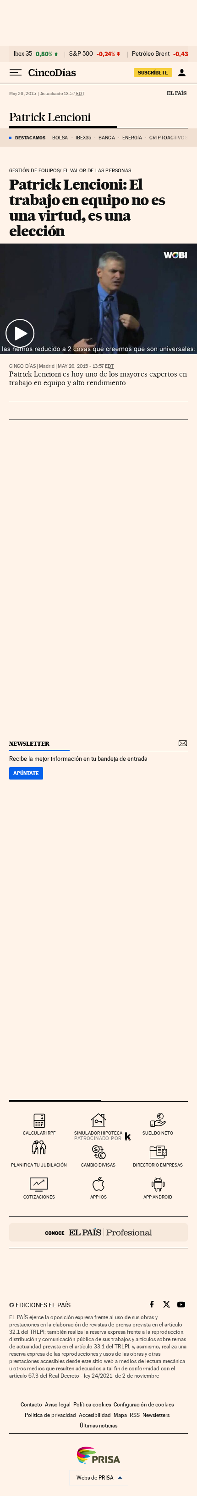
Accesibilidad (95, 1415)
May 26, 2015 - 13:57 (86, 366)
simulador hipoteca (98, 1132)
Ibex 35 (23, 54)
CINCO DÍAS (22, 366)
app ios (98, 1196)
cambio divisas (98, 1164)
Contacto (31, 1404)
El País (176, 92)
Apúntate (26, 773)
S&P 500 (81, 54)
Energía (132, 138)
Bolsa (60, 138)
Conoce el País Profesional (98, 1232)
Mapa (120, 1415)
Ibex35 (84, 138)
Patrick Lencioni (49, 117)
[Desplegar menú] (15, 72)
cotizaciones (39, 1196)
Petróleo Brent (151, 54)
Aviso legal (58, 1404)
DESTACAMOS (30, 137)
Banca (106, 138)
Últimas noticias (98, 1425)
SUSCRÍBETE (153, 72)
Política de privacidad (50, 1415)
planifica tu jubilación (39, 1164)
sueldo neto (157, 1132)
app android (157, 1196)
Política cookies (92, 1404)
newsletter (29, 743)
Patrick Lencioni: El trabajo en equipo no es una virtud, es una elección (87, 207)
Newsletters (156, 1415)
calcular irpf (39, 1132)
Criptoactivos (168, 138)
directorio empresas (158, 1164)
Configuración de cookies (144, 1404)
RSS (135, 1415)
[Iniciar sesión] (181, 73)
